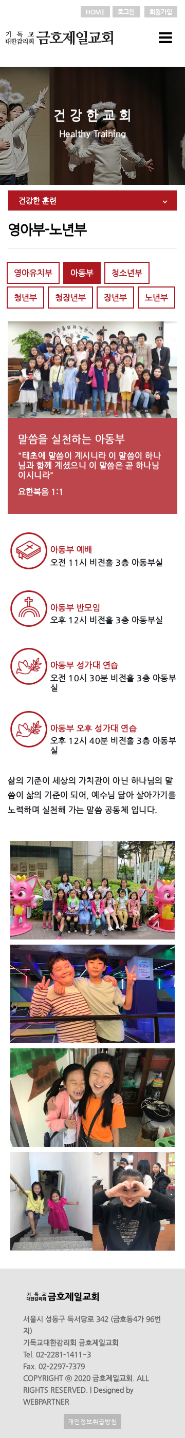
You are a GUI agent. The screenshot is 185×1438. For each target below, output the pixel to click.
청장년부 (70, 297)
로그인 (126, 11)
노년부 (156, 297)
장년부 (115, 297)
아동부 (82, 273)
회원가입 (161, 11)
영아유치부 (33, 273)
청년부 (25, 297)
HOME (95, 11)
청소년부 (127, 273)
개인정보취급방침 (92, 1421)
